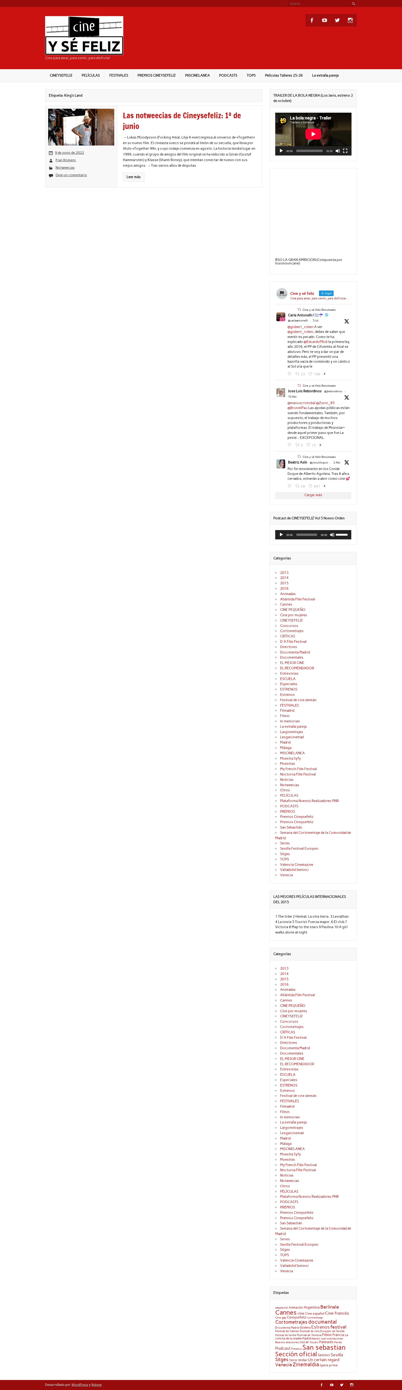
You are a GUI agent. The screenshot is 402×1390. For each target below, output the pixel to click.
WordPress (79, 1385)
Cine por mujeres (293, 615)
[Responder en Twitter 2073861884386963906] (290, 374)
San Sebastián (291, 827)
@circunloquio (319, 462)
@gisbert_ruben (300, 327)
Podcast (283, 1348)
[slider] (342, 534)
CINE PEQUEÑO (292, 610)
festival (338, 1327)
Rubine (96, 1385)
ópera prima (329, 1365)
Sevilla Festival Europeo (299, 848)
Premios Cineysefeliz (296, 817)
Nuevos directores (287, 1342)
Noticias (287, 780)
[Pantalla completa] (345, 151)
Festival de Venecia (309, 1335)
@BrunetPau (298, 408)
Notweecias (65, 168)
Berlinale (329, 1307)
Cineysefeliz (296, 1317)
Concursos (289, 626)
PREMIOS (287, 811)
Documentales (291, 657)
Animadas (288, 594)
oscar (304, 1342)
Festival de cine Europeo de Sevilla (322, 1331)
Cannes (286, 604)
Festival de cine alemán (298, 700)
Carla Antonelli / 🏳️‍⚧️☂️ (305, 315)
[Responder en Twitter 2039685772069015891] (290, 486)
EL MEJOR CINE (292, 663)
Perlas (338, 1342)
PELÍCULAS (91, 75)
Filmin (285, 716)
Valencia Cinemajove (296, 864)
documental (322, 1322)
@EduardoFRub (316, 342)
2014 (284, 578)
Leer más (134, 177)
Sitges (285, 854)
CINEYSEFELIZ (61, 75)
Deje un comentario (71, 175)
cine (300, 1313)
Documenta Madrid (295, 652)
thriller (302, 1360)
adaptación (281, 1307)
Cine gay (280, 1317)
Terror (293, 1360)
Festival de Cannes (287, 1331)
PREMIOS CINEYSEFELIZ (156, 75)
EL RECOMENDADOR (297, 668)
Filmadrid (287, 710)
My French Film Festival (298, 769)
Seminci (324, 1355)
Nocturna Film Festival (298, 774)
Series (285, 843)
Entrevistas (289, 673)
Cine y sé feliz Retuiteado (319, 309)
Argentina (312, 1307)
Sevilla (337, 1354)
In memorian (290, 721)
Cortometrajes (292, 631)
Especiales (288, 684)
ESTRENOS (288, 689)
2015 (284, 583)
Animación (296, 1307)
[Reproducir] (281, 151)
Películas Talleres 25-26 (284, 75)
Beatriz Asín (297, 462)
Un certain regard (323, 1359)
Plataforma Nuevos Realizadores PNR (309, 801)
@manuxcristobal (301, 403)
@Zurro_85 (325, 403)
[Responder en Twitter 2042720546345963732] (290, 445)
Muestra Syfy (290, 758)
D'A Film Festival (293, 641)
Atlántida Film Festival (297, 599)
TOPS (251, 75)
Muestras (287, 763)
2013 (284, 573)
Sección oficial (296, 1354)
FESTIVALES (118, 75)
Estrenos (287, 695)
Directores (288, 647)
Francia (338, 1335)
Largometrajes (291, 732)
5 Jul (315, 320)
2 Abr (337, 462)
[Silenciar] (337, 151)
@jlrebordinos (333, 391)
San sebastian (324, 1347)
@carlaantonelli (298, 320)
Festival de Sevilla (285, 1335)
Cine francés (337, 1313)
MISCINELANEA (197, 75)
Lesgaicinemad (292, 737)
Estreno (305, 1327)
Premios (296, 1348)
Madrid (285, 742)
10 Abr (292, 396)
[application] (313, 134)
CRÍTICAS (287, 636)
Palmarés (326, 1342)
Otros (285, 790)
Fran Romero (66, 160)
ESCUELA (287, 679)
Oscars (314, 1342)
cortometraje (315, 1317)
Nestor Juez (319, 1338)
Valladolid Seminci (294, 870)
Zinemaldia (306, 1364)
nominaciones (335, 1338)
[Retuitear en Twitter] (299, 309)
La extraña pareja (325, 75)
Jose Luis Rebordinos (305, 391)
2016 (284, 588)
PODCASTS (228, 75)
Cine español (314, 1313)
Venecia (286, 875)
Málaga (285, 748)
